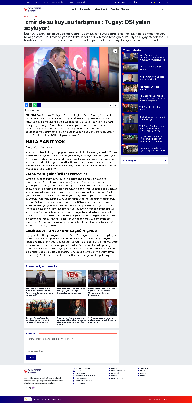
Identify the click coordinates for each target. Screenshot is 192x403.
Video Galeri (101, 9)
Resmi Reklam (117, 378)
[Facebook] (26, 388)
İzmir (74, 9)
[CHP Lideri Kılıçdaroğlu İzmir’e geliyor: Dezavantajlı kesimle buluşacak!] (102, 307)
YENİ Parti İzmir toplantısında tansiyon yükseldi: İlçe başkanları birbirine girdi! (71, 290)
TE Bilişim (164, 399)
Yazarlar (115, 9)
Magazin (125, 9)
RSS (29, 399)
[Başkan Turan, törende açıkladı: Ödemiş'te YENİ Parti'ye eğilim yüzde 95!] (40, 307)
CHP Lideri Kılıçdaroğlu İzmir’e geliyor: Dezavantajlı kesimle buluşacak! (102, 320)
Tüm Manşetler (82, 378)
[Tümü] (165, 160)
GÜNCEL (29, 2)
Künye (142, 376)
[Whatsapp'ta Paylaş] (35, 105)
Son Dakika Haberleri (84, 381)
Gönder (31, 357)
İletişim (114, 376)
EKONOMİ (81, 2)
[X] (30, 388)
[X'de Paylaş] (30, 105)
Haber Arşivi (80, 383)
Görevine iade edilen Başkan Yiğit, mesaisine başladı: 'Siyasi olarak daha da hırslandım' (101, 291)
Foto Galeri (85, 9)
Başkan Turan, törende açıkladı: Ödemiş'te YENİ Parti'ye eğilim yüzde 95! (37, 320)
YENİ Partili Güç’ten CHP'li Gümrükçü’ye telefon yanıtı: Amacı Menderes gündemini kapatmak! (39, 291)
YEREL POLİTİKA (42, 2)
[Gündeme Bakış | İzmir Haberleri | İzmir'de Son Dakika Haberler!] (32, 9)
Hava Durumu (81, 371)
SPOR (71, 2)
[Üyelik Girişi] (166, 2)
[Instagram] (34, 388)
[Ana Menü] (167, 9)
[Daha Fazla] (39, 105)
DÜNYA (143, 373)
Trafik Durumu (81, 373)
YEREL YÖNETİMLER (58, 2)
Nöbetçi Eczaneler (83, 368)
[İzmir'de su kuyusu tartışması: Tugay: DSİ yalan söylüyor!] (71, 74)
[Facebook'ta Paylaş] (26, 105)
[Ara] (163, 9)
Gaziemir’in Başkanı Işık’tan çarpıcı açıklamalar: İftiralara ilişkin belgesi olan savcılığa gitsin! (71, 321)
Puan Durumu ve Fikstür (85, 376)
